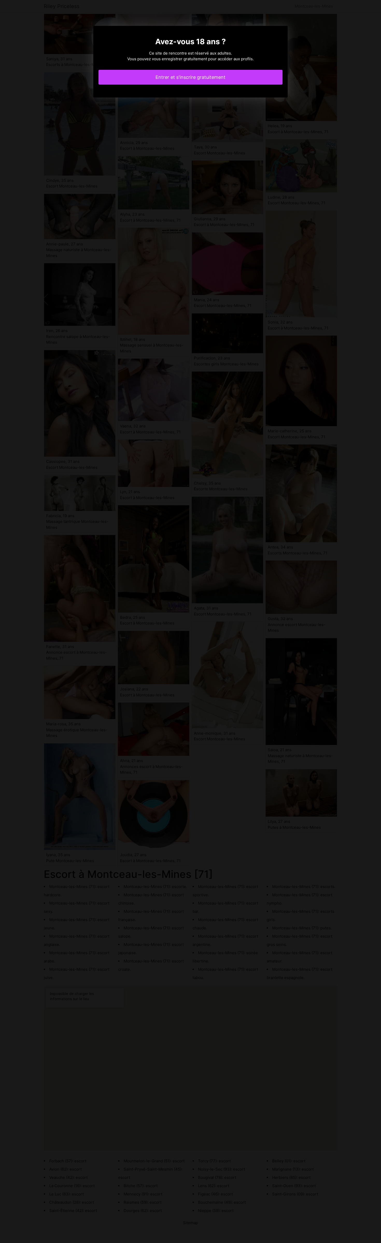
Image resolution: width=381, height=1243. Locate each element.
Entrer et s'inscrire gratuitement (190, 77)
